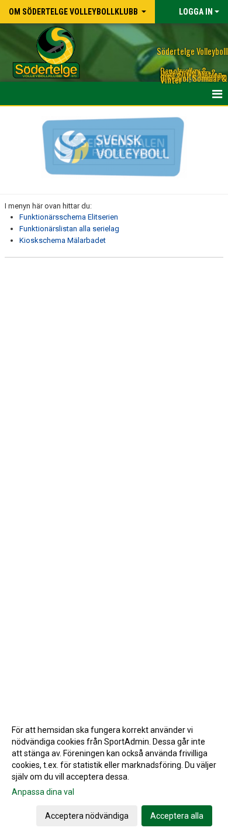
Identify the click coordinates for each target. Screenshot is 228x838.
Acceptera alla (176, 815)
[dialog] (114, 772)
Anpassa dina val (43, 792)
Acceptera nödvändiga (87, 815)
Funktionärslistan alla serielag (69, 228)
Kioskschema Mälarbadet (62, 240)
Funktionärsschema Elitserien (68, 217)
